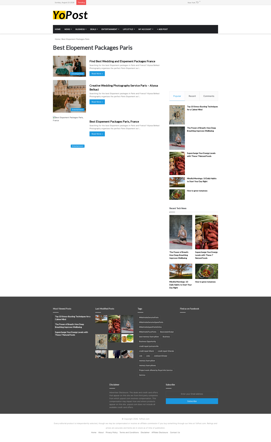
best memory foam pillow (149, 337)
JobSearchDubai (160, 356)
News (67, 29)
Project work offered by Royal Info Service (155, 370)
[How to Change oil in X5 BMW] (127, 338)
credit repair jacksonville (149, 346)
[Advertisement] (163, 14)
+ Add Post (162, 29)
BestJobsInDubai (167, 332)
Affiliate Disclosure (160, 432)
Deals (93, 29)
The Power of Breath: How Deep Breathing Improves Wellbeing (179, 255)
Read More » (97, 73)
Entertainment (109, 29)
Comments (208, 96)
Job (140, 356)
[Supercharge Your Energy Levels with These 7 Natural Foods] (177, 163)
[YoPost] (79, 15)
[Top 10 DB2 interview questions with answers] (101, 354)
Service (142, 375)
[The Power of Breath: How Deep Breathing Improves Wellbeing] (177, 138)
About (101, 432)
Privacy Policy (112, 432)
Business (80, 29)
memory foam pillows (147, 365)
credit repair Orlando (166, 351)
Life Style (128, 29)
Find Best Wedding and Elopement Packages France (122, 61)
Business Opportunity (147, 341)
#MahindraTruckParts (147, 332)
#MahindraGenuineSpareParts (151, 322)
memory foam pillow (147, 361)
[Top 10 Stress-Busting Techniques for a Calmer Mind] (177, 115)
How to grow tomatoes (197, 190)
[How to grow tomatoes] (177, 194)
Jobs (148, 356)
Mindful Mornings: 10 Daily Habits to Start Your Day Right (180, 285)
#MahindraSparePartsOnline (150, 327)
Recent (192, 96)
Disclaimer (145, 432)
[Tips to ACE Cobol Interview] (127, 354)
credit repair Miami (146, 351)
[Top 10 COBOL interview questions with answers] (114, 354)
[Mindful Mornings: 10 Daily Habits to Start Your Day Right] (177, 182)
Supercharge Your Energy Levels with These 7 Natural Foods (206, 255)
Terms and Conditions (129, 432)
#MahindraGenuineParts (149, 317)
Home (58, 29)
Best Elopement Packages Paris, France (114, 121)
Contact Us (175, 432)
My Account (144, 29)
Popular (177, 96)
